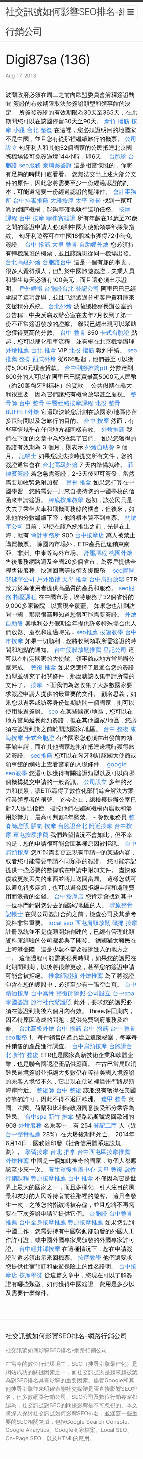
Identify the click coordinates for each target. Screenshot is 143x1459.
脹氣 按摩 (43, 826)
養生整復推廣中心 (71, 1169)
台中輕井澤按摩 (39, 1248)
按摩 (37, 685)
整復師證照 (70, 993)
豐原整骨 (121, 905)
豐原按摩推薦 (48, 1178)
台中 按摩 (31, 218)
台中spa (123, 993)
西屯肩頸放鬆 (92, 922)
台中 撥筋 (37, 244)
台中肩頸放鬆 (106, 579)
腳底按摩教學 (66, 500)
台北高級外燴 (23, 262)
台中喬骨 (42, 993)
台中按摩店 (89, 535)
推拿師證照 (63, 975)
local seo (60, 922)
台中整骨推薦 (23, 1134)
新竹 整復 (25, 1055)
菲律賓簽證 (61, 218)
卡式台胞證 (114, 332)
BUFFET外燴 (22, 411)
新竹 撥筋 (116, 121)
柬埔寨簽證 (57, 165)
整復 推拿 (43, 667)
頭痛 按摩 (125, 922)
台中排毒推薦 (30, 200)
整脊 (25, 359)
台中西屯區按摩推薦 (103, 1151)
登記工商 (105, 1125)
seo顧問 (124, 570)
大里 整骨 (64, 244)
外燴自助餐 (99, 447)
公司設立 (95, 781)
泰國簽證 (17, 1002)
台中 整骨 (72, 332)
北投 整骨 (107, 403)
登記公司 (87, 288)
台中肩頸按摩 (89, 1046)
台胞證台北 (59, 288)
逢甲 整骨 (113, 1099)
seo (53, 711)
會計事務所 (45, 535)
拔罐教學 (111, 632)
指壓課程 (25, 596)
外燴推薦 (17, 350)
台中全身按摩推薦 (42, 1222)
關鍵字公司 (20, 579)
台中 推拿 (80, 1178)
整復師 (45, 1090)
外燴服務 (30, 1125)
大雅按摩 (62, 200)
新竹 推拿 (61, 1116)
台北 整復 (39, 130)
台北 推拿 (43, 350)
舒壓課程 (95, 552)
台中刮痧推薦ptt (86, 367)
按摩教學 (89, 1257)
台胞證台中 (57, 262)
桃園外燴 (120, 552)
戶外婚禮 (31, 288)
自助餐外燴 (94, 244)
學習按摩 (36, 1151)
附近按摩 (101, 826)
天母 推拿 (74, 579)
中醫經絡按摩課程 (69, 403)
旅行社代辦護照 (51, 1002)
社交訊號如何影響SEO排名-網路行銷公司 (71, 21)
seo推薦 (87, 632)
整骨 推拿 (78, 482)
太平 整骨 (88, 200)
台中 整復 (116, 729)
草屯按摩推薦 (30, 834)
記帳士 (28, 456)
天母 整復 (109, 1169)
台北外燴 (60, 306)
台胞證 (117, 156)
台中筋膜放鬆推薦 (77, 649)
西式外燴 (44, 359)
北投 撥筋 (81, 350)
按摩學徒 (31, 1275)
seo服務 (30, 165)
